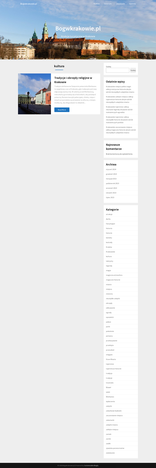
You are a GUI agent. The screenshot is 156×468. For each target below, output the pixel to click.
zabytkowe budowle (114, 411)
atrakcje (109, 214)
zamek (108, 434)
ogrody (108, 312)
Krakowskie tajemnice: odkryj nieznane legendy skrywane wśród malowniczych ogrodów (119, 109)
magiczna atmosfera (114, 275)
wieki (108, 392)
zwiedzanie (120, 4)
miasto (109, 284)
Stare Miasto (111, 359)
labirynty (109, 261)
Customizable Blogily (91, 465)
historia (109, 228)
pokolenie (110, 331)
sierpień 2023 (111, 193)
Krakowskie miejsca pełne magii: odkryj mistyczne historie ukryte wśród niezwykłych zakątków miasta (120, 89)
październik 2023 (112, 183)
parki (108, 326)
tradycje (109, 378)
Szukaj (108, 66)
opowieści (110, 317)
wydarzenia (110, 401)
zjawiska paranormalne (115, 448)
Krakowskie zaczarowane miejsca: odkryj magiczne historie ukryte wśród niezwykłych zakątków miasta (121, 130)
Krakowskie (110, 252)
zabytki (109, 406)
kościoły (132, 4)
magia (108, 270)
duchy (108, 219)
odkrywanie (110, 308)
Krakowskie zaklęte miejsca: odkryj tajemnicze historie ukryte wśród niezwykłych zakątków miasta (119, 99)
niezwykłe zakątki (113, 298)
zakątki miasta (112, 425)
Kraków (97, 4)
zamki (108, 439)
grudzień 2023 (111, 174)
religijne (109, 354)
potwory (109, 336)
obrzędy (109, 303)
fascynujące (110, 223)
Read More (62, 110)
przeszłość (110, 350)
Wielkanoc (110, 397)
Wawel (108, 387)
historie (109, 233)
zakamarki (110, 420)
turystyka (108, 4)
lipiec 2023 (110, 197)
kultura (109, 256)
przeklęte (110, 345)
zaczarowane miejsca (114, 415)
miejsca (109, 289)
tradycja (109, 373)
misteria (109, 294)
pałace (108, 322)
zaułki (108, 443)
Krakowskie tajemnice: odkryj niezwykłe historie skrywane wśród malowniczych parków (119, 120)
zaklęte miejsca (112, 429)
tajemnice (110, 364)
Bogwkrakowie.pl (28, 3)
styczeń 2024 (111, 169)
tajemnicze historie (113, 368)
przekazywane (111, 340)
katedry (109, 238)
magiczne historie (113, 280)
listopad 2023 (111, 179)
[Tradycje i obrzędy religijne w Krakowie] (34, 93)
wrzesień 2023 (111, 188)
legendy (109, 266)
